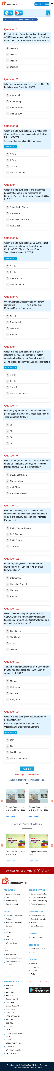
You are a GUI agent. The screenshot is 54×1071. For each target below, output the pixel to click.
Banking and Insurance (14, 922)
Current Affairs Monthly (39, 901)
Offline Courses (36, 937)
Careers (34, 971)
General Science (37, 926)
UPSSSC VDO (11, 1047)
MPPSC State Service (13, 1043)
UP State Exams (11, 943)
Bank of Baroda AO (12, 1006)
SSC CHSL (10, 1020)
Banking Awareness (38, 904)
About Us (34, 964)
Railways (9, 919)
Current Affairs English (39, 894)
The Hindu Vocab (12, 904)
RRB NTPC (10, 985)
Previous (3, 800)
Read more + (10, 147)
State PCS (9, 940)
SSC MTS (9, 1026)
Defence (9, 926)
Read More (10, 816)
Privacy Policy (36, 1068)
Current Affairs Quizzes (14, 958)
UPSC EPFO (10, 1002)
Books (33, 952)
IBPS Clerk (10, 992)
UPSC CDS (10, 1013)
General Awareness (38, 916)
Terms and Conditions (21, 1068)
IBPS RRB (9, 996)
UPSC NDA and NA (13, 1016)
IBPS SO (9, 989)
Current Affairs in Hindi (39, 897)
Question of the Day (13, 894)
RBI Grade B (10, 1009)
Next (51, 801)
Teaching (9, 933)
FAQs (33, 974)
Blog (7, 897)
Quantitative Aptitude (38, 919)
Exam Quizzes (11, 954)
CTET (8, 1030)
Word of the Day (11, 901)
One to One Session (38, 949)
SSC (7, 929)
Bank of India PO (12, 999)
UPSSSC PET (11, 1053)
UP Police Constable (13, 1050)
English (33, 922)
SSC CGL (9, 1023)
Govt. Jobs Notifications (14, 916)
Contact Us (35, 967)
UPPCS (8, 1040)
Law (7, 936)
